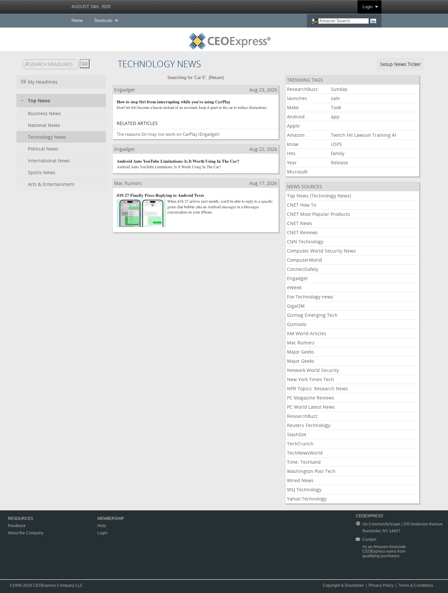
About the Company (25, 533)
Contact (369, 539)
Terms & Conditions (415, 585)
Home (77, 20)
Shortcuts (103, 20)
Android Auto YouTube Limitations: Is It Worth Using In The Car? (178, 161)
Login (367, 6)
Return (216, 77)
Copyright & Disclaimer (343, 585)
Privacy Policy (381, 585)
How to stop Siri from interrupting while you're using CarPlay (174, 101)
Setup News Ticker (400, 64)
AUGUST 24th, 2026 (91, 6)
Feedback (17, 525)
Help (101, 525)
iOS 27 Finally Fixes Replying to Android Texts (160, 195)
